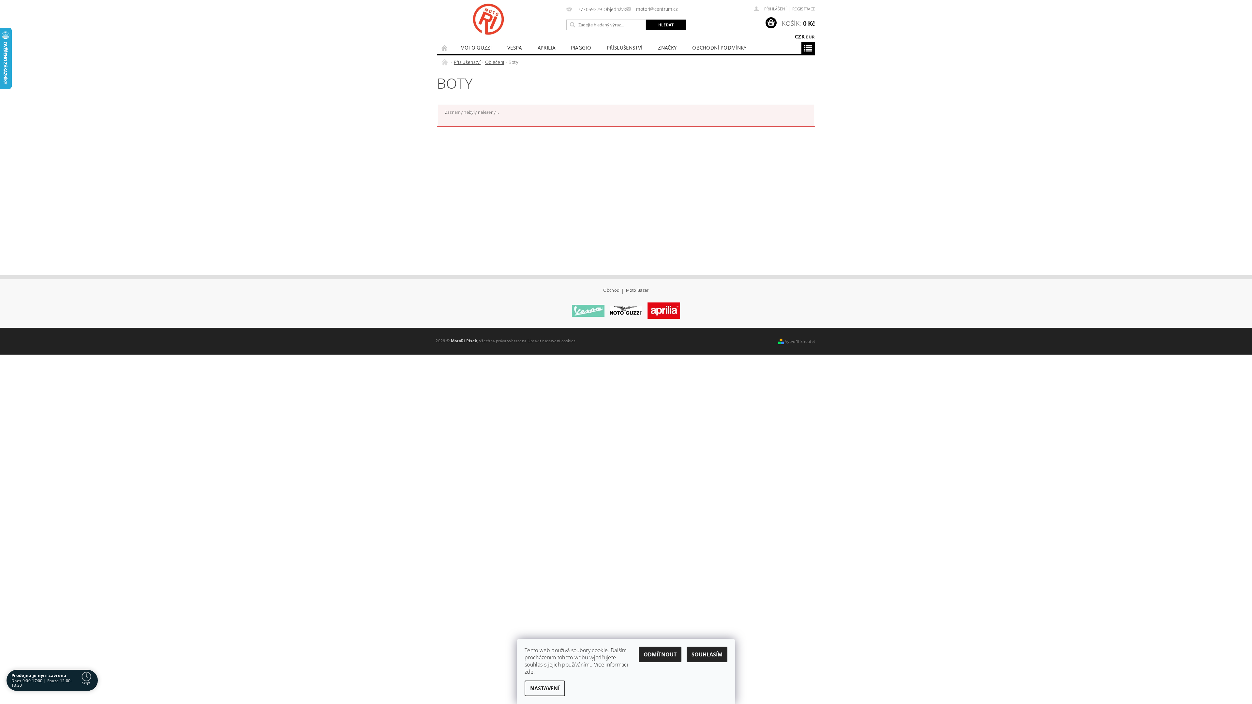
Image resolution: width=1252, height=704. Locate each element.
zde (529, 671)
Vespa (514, 47)
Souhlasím (707, 654)
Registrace (803, 9)
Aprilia (546, 47)
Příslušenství (624, 47)
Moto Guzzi (476, 47)
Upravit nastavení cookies (552, 341)
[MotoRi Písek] (488, 19)
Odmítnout (660, 654)
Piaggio (581, 47)
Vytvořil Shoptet (800, 341)
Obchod (611, 290)
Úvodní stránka (445, 47)
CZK (800, 36)
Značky (667, 47)
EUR (810, 37)
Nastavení (544, 688)
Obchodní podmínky (719, 47)
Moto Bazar (637, 290)
